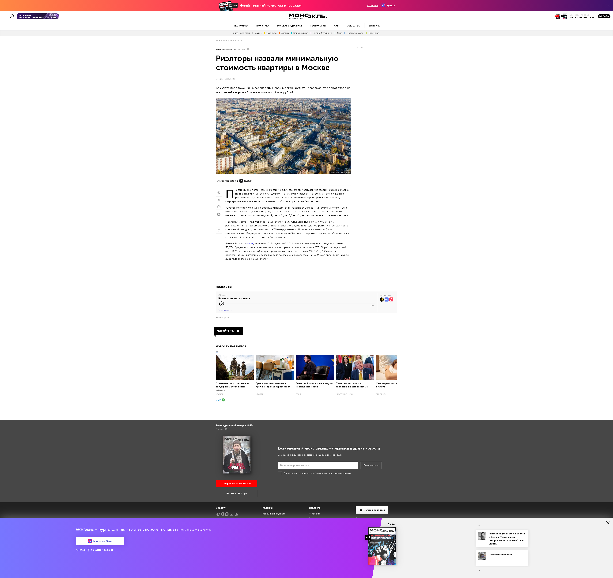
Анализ (285, 33)
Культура (374, 26)
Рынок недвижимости (226, 49)
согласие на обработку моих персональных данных (323, 473)
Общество (353, 26)
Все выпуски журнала (273, 513)
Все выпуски (222, 317)
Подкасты (224, 287)
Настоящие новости (500, 554)
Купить (391, 5)
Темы (257, 33)
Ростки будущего (322, 33)
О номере (372, 5)
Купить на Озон (102, 541)
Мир (336, 26)
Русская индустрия (289, 26)
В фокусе (271, 33)
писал (249, 243)
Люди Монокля (354, 33)
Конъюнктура (300, 33)
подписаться (587, 18)
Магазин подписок (374, 510)
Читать (573, 18)
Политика (262, 26)
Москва (241, 49)
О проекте (314, 513)
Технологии (318, 26)
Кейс (339, 33)
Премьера (373, 33)
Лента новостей (240, 33)
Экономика (241, 26)
